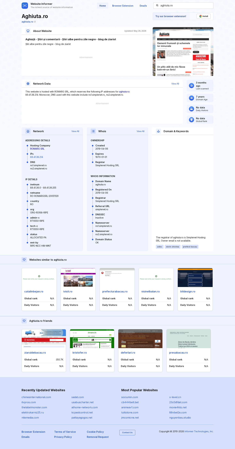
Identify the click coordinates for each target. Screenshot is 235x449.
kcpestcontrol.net (82, 412)
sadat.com (77, 397)
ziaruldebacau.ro (35, 352)
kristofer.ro (80, 352)
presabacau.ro (178, 352)
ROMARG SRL (37, 148)
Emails (143, 5)
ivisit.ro (67, 291)
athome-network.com (84, 407)
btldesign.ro (187, 291)
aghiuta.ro (27, 21)
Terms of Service (65, 431)
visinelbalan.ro (150, 291)
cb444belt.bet (130, 402)
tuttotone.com (129, 412)
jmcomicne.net (130, 417)
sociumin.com (129, 397)
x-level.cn (175, 397)
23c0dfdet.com (178, 402)
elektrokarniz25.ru (33, 412)
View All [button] (175, 83)
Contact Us (127, 432)
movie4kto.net (178, 407)
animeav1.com (129, 407)
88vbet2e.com (178, 412)
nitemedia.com (30, 417)
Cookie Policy (95, 431)
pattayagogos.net (81, 417)
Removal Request (98, 436)
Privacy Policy (63, 436)
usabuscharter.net (82, 402)
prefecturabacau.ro (115, 291)
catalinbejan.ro (33, 291)
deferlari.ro (128, 352)
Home (102, 5)
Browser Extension (122, 5)
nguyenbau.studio (180, 417)
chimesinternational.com (36, 397)
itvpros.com (29, 402)
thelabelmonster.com (34, 407)
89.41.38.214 (36, 157)
